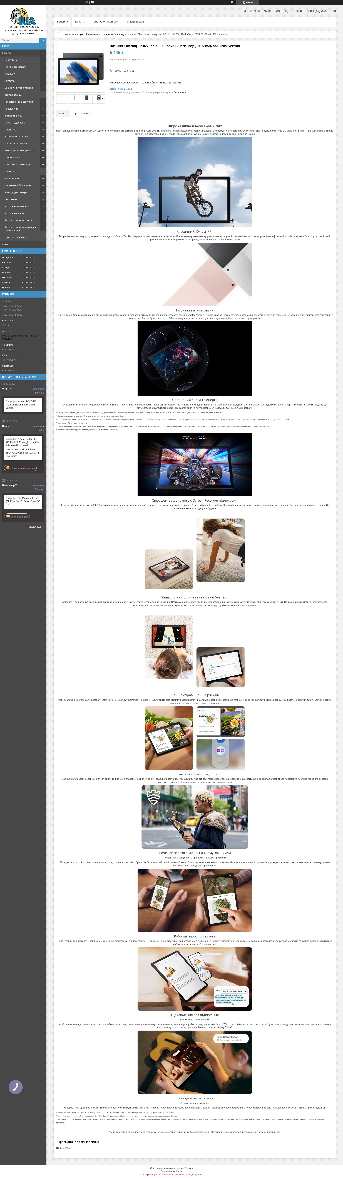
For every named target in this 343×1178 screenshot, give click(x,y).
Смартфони (11, 59)
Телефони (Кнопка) (15, 66)
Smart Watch (11, 129)
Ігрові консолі (12, 157)
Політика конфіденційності (189, 1174)
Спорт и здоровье (14, 122)
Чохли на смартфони (16, 206)
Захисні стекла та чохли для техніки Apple (20, 229)
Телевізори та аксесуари (18, 101)
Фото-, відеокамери (15, 192)
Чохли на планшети (15, 213)
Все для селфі (11, 178)
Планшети (10, 73)
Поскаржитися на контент (161, 1174)
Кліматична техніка (15, 143)
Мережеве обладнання (17, 185)
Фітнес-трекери (13, 115)
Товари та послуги (73, 34)
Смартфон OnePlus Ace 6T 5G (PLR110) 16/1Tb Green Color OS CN (23, 501)
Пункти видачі (135, 21)
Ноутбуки (9, 80)
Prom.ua (189, 1168)
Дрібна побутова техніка (18, 87)
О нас (5, 244)
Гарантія (80, 21)
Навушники (11, 108)
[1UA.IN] (23, 16)
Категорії (7, 53)
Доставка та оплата (106, 21)
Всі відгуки (35, 526)
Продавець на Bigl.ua (171, 1171)
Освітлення (10, 199)
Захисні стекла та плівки (18, 220)
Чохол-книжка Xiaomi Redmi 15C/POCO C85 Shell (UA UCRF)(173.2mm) (23, 452)
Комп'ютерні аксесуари (17, 164)
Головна (62, 21)
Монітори (9, 171)
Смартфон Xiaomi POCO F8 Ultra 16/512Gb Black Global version (21, 404)
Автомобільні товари (16, 136)
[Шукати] (42, 40)
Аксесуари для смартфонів (19, 150)
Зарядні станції (13, 94)
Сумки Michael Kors (15, 237)
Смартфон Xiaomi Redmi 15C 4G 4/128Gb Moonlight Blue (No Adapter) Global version (22, 442)
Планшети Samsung (112, 34)
